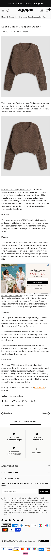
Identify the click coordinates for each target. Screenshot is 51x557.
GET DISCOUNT (37, 282)
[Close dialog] (48, 265)
